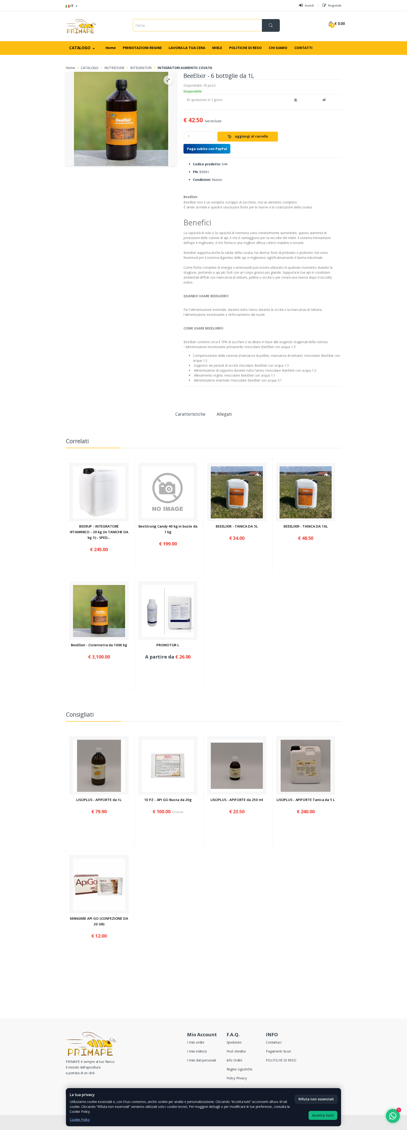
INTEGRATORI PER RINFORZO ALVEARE (215, 137)
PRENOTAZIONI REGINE (142, 47)
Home (111, 47)
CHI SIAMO (278, 47)
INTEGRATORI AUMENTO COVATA (211, 159)
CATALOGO (80, 47)
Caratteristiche (190, 414)
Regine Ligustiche (240, 1069)
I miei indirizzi (197, 1051)
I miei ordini (195, 1042)
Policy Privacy (237, 1078)
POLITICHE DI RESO (245, 47)
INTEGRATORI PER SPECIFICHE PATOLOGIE (209, 148)
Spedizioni (234, 1042)
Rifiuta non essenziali (316, 1099)
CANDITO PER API (155, 121)
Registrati (334, 5)
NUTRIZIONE (114, 67)
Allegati (224, 414)
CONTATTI (303, 47)
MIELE (217, 47)
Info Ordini (234, 1060)
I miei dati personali (201, 1060)
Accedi (309, 5)
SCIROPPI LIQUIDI (155, 128)
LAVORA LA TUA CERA (187, 47)
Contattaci (273, 1042)
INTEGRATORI (151, 135)
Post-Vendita (236, 1051)
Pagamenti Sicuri (278, 1051)
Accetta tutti (323, 1115)
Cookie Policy (80, 1119)
